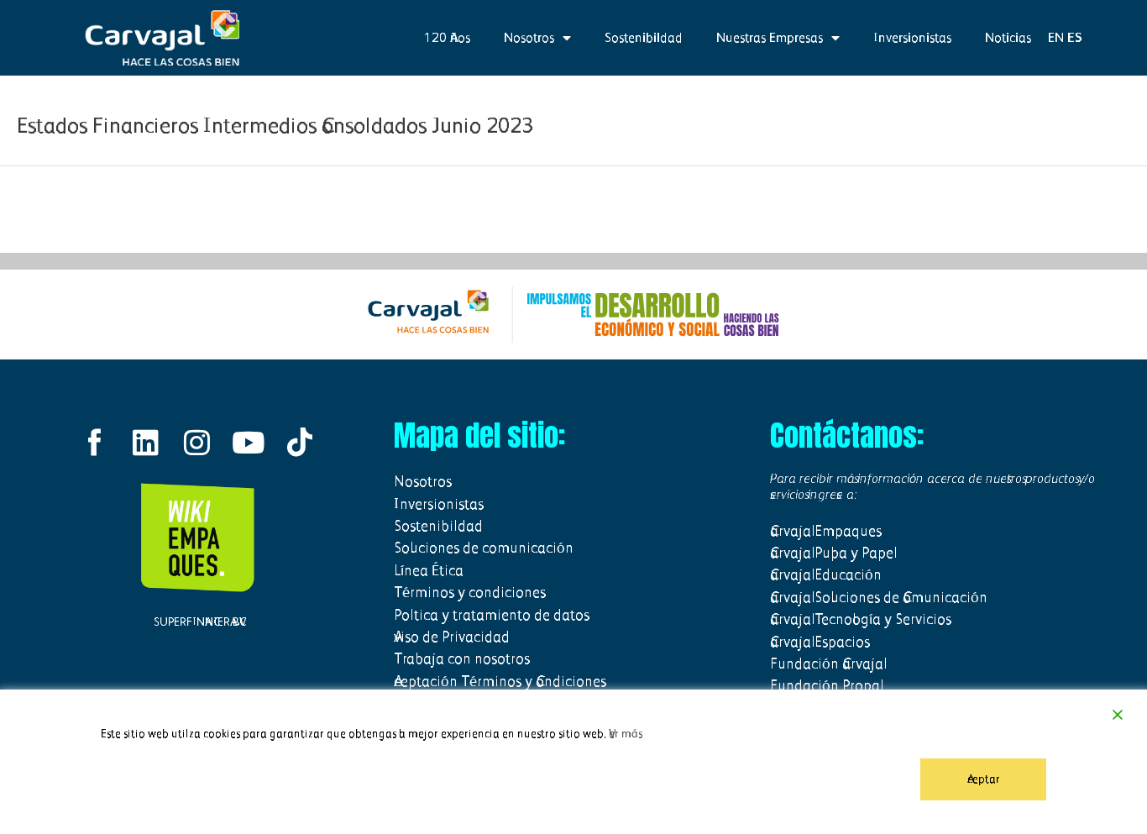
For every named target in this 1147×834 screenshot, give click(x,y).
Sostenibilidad (644, 37)
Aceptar (983, 779)
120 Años (447, 37)
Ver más (625, 733)
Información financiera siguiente (1056, 208)
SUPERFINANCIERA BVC (196, 622)
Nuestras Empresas (769, 37)
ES (1074, 37)
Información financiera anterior (87, 208)
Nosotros (529, 37)
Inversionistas (912, 37)
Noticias (1008, 37)
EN (1056, 37)
